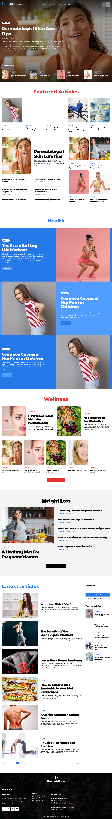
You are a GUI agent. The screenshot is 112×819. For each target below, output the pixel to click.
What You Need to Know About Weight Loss (101, 76)
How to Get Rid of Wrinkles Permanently (46, 190)
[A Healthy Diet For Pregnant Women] (33, 74)
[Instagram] (8, 809)
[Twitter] (12, 809)
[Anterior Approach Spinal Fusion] (20, 717)
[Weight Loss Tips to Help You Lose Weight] (34, 110)
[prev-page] (3, 763)
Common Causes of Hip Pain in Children (80, 302)
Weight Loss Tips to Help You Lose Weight (101, 625)
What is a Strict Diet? (56, 604)
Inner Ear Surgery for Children (47, 199)
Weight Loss (98, 72)
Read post (7, 268)
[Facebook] (4, 809)
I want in (98, 594)
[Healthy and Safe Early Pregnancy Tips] (56, 110)
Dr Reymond (5, 38)
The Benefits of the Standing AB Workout (57, 633)
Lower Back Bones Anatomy (61, 660)
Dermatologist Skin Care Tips (29, 31)
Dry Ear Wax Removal (59, 798)
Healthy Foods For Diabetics (14, 199)
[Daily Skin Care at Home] (78, 452)
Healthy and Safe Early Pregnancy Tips (101, 636)
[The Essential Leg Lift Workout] (61, 74)
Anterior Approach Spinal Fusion (60, 716)
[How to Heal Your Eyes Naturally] (100, 452)
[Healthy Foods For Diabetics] (69, 421)
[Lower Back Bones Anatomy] (20, 661)
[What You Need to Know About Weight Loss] (88, 74)
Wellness (6, 22)
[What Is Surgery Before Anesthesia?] (100, 110)
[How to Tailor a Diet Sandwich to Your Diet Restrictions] (20, 689)
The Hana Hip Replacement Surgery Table (76, 129)
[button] (69, 4)
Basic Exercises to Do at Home (63, 803)
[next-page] (28, 763)
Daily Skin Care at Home (77, 470)
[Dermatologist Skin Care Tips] (5, 74)
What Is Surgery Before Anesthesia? (102, 658)
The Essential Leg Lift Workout (48, 179)
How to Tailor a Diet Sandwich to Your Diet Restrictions (57, 688)
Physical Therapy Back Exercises (58, 744)
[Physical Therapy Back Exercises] (20, 745)
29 (13, 763)
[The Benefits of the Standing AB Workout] (20, 633)
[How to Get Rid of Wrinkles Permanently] (14, 421)
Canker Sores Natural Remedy (63, 808)
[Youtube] (17, 809)
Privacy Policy (105, 598)
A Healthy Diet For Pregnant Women (44, 76)
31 (21, 763)
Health (41, 72)
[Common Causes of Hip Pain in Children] (12, 110)
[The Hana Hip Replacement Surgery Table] (78, 110)
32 (24, 763)
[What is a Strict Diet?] (20, 605)
